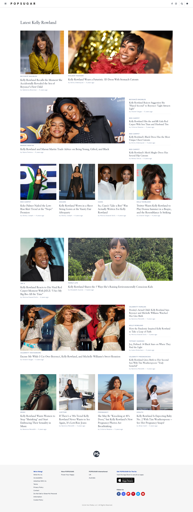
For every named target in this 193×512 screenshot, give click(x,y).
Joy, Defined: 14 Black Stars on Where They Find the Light (150, 346)
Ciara (100, 202)
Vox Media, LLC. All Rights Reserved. (100, 505)
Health (140, 412)
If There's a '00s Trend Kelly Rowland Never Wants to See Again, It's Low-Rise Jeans (74, 419)
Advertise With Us (39, 481)
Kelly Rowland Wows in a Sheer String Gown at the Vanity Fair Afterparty (76, 209)
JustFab (63, 412)
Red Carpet (134, 118)
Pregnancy (103, 412)
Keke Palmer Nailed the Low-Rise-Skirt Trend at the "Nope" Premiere (36, 209)
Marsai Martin (27, 145)
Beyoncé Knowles (28, 76)
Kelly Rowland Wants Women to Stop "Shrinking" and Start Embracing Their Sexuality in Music (37, 421)
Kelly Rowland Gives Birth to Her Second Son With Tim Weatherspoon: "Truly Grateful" (149, 363)
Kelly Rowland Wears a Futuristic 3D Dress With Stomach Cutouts (103, 79)
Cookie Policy (38, 500)
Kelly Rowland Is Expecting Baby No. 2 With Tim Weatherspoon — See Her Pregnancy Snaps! (154, 419)
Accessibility (37, 478)
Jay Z (22, 283)
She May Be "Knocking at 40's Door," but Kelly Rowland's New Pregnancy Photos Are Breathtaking (115, 421)
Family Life (73, 283)
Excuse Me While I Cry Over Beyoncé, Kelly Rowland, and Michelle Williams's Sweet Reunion (70, 356)
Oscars (62, 202)
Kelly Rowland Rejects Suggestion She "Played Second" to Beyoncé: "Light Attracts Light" (149, 105)
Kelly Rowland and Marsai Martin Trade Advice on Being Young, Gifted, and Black (64, 149)
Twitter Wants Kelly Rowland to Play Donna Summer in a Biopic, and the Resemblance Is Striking (154, 209)
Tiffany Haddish (136, 341)
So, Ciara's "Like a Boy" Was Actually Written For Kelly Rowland (113, 209)
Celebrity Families (137, 307)
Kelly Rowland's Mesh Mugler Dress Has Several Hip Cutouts (148, 154)
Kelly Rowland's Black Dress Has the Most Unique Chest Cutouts (149, 139)
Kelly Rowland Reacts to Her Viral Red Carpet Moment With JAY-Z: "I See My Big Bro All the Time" (41, 291)
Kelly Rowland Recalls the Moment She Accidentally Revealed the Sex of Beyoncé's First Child (41, 84)
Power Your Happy (67, 475)
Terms (35, 484)
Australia (92, 478)
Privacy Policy (38, 487)
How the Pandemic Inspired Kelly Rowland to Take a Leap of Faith (149, 330)
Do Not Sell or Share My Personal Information (45, 495)
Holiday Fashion (76, 76)
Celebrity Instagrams (30, 353)
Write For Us (37, 475)
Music (22, 412)
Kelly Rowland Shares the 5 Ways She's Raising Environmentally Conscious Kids (110, 287)
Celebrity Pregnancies (140, 357)
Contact (36, 490)
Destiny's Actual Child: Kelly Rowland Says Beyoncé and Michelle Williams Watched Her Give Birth (149, 313)
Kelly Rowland (144, 202)
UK (90, 475)
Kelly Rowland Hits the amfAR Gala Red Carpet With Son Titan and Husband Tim (148, 123)
